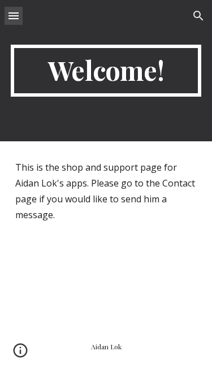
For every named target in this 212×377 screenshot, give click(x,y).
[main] (106, 71)
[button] (13, 15)
